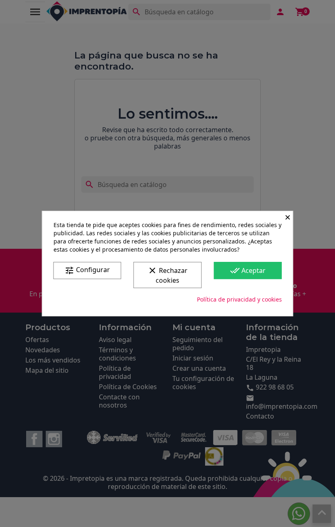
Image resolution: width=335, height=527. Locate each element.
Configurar (87, 270)
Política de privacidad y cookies (239, 299)
